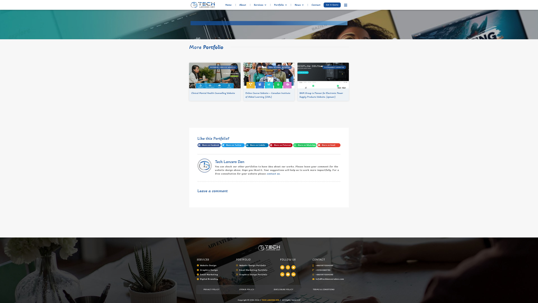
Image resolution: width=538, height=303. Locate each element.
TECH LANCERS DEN (271, 300)
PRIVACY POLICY (212, 289)
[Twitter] (293, 267)
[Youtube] (288, 274)
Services (258, 4)
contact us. (273, 173)
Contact (316, 4)
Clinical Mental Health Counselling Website (213, 93)
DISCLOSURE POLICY (283, 289)
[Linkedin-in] (282, 274)
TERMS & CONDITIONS (323, 289)
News (298, 4)
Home (228, 4)
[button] (209, 145)
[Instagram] (288, 267)
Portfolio (279, 4)
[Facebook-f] (282, 267)
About (242, 4)
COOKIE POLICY (246, 289)
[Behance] (293, 274)
